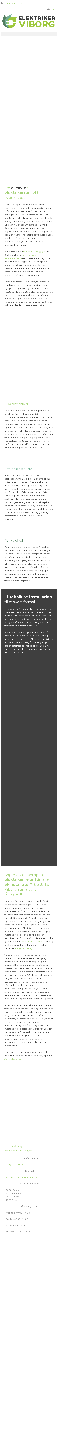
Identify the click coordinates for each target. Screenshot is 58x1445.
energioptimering (23, 948)
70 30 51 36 (8, 1401)
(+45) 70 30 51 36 (14, 1164)
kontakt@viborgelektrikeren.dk (21, 1177)
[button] (29, 34)
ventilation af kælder (32, 941)
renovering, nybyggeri (34, 251)
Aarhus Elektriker (13, 1059)
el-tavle (18, 188)
